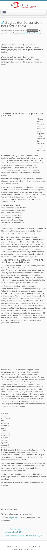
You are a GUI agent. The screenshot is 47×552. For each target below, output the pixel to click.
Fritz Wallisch (37, 33)
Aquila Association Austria (20, 547)
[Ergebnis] (2, 489)
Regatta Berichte (33, 30)
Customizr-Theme (29, 549)
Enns (16, 33)
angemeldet (13, 518)
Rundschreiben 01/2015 (12, 532)
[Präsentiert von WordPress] (39, 546)
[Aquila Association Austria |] (23, 5)
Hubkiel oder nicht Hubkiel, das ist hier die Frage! (24, 536)
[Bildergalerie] (7, 489)
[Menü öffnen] (4, 12)
